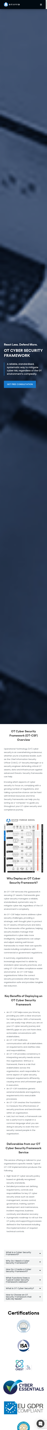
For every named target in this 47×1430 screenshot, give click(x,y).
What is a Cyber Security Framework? (18, 1253)
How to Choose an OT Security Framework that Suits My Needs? (19, 1297)
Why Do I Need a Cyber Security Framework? (18, 1262)
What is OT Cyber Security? (20, 1288)
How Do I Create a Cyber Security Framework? (18, 1270)
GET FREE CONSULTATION (20, 384)
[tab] (23, 1253)
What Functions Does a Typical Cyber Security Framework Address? (18, 1280)
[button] (41, 5)
